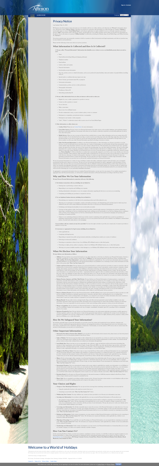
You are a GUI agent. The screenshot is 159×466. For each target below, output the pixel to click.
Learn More (41, 15)
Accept (118, 464)
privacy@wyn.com (58, 436)
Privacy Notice (45, 461)
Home (32, 15)
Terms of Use (38, 461)
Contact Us (30, 461)
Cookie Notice (78, 127)
